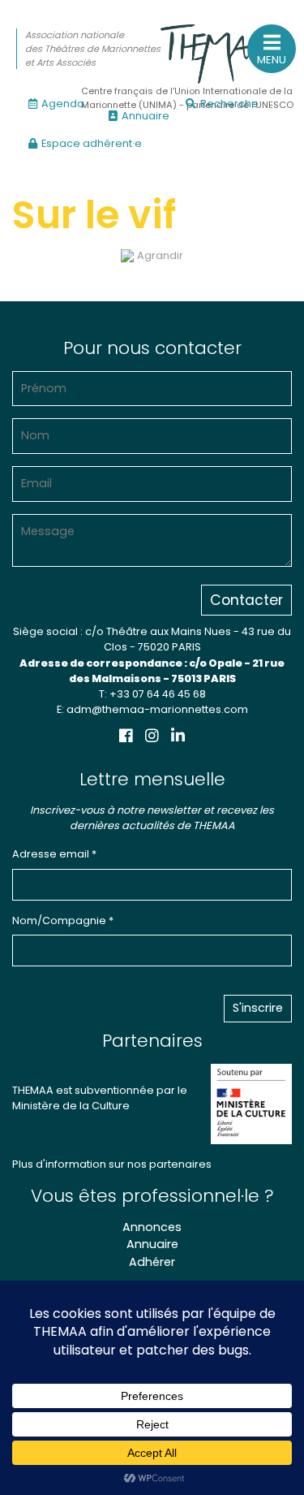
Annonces (152, 1227)
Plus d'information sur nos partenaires (112, 1164)
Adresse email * (54, 854)
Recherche (229, 103)
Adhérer (152, 1262)
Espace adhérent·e (91, 143)
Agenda (62, 103)
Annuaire (145, 116)
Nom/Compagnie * (62, 920)
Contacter (246, 600)
